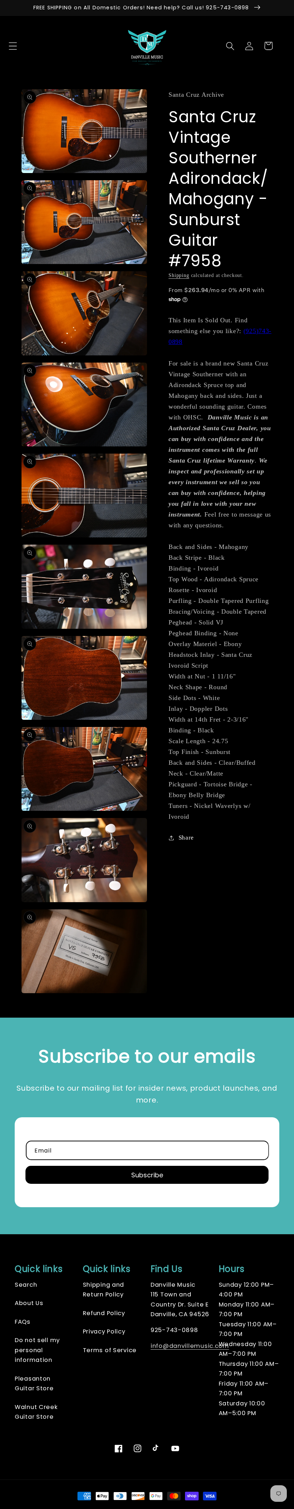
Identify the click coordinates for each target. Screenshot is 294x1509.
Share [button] (186, 837)
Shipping (179, 275)
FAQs (22, 1322)
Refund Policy (104, 1313)
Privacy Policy (104, 1331)
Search (26, 1285)
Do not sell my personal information (37, 1350)
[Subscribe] (147, 1175)
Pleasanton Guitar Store (34, 1383)
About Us (29, 1303)
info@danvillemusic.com (190, 1346)
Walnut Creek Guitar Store (36, 1412)
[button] (25, 45)
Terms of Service (110, 1350)
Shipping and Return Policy (103, 1290)
